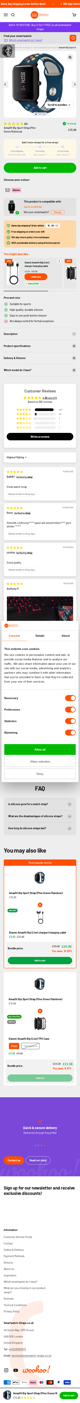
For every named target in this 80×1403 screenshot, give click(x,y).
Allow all (40, 749)
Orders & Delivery (14, 1249)
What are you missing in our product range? (25, 1290)
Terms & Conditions (15, 1305)
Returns (8, 1262)
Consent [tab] (14, 635)
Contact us (14, 1160)
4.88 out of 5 (50, 397)
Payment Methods (14, 1256)
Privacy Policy (12, 1311)
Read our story (38, 1160)
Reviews (9, 1298)
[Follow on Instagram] (6, 1370)
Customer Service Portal (18, 1237)
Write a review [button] (40, 436)
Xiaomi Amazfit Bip (33, 206)
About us (9, 1268)
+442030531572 (17, 1349)
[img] (15, 471)
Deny (40, 773)
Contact (8, 1243)
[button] (14, 124)
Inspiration (10, 1275)
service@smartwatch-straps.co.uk (31, 1355)
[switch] (70, 709)
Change (57, 212)
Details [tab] (40, 635)
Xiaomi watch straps (21, 47)
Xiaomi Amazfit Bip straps (44, 47)
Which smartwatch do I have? (26, 40)
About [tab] (66, 635)
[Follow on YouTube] (15, 1370)
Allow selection (40, 761)
